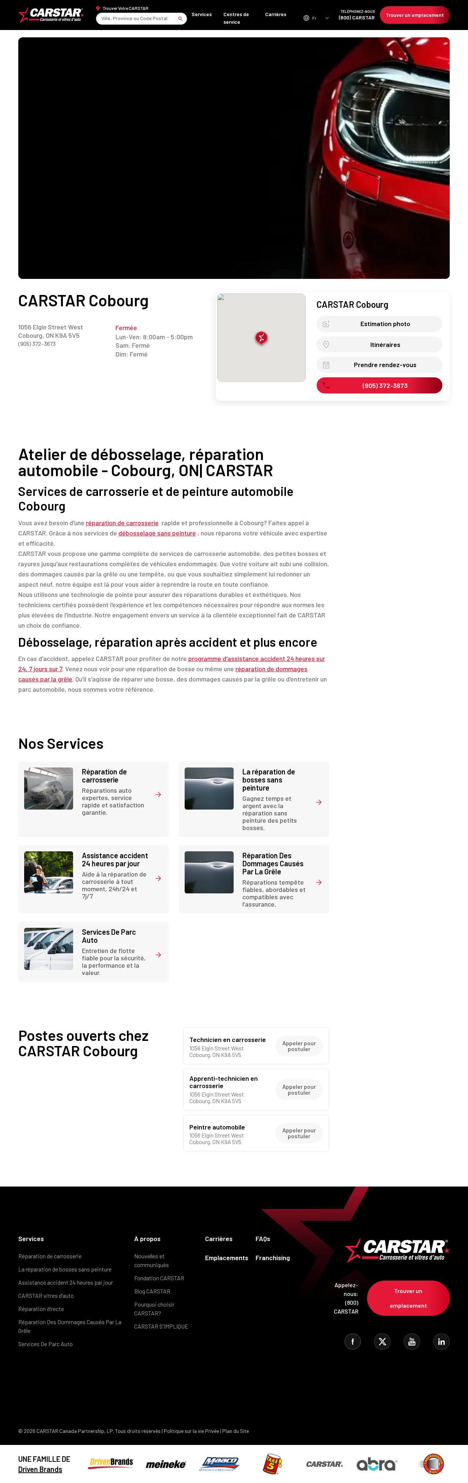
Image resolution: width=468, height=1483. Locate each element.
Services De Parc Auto (45, 1343)
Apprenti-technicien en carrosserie (223, 1082)
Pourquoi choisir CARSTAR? (154, 1308)
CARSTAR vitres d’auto (46, 1295)
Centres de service (236, 18)
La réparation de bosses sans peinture (65, 1269)
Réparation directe (41, 1308)
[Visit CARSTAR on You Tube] (412, 1341)
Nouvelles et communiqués (151, 1260)
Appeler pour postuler (299, 1045)
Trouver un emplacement (415, 15)
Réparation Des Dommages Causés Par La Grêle (69, 1326)
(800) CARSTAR (357, 14)
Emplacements (226, 1258)
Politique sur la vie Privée (191, 1431)
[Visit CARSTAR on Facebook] (352, 1341)
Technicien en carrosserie (227, 1039)
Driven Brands (40, 1469)
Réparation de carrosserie (50, 1255)
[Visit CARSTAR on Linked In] (441, 1341)
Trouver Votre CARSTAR (125, 8)
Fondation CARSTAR (159, 1277)
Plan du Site (235, 1431)
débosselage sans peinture (157, 533)
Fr (314, 17)
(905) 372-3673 (37, 343)
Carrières (275, 14)
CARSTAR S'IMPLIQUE (161, 1326)
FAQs (263, 1238)
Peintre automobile (217, 1127)
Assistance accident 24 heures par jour (65, 1282)
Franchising (273, 1258)
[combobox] (101, 18)
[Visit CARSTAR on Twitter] (382, 1341)
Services (202, 14)
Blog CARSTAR (152, 1291)
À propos (147, 1238)
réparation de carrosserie (122, 523)
